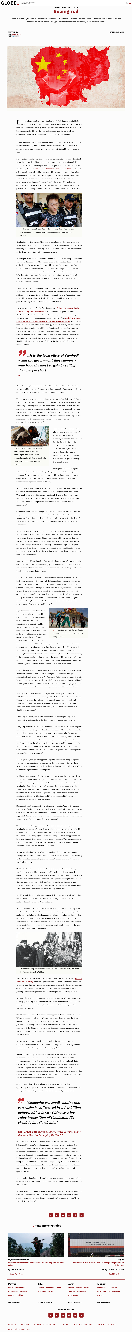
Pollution (71, 1291)
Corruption (101, 1291)
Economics (101, 1287)
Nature (86, 1287)
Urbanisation (73, 1295)
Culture (41, 1287)
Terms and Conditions (82, 1324)
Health (59, 1287)
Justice (11, 1295)
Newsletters (51, 1324)
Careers (37, 1324)
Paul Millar (17, 34)
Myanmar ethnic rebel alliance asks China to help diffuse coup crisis (36, 1262)
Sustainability (114, 1291)
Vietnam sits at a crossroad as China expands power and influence (98, 1262)
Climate (71, 1287)
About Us (12, 1324)
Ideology (23, 1291)
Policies (65, 1324)
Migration (42, 1291)
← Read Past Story (15, 1274)
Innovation (112, 1287)
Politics (19, 1295)
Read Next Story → (116, 1274)
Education (50, 1287)
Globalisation (20, 1287)
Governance (13, 1291)
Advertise (25, 1324)
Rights (50, 1291)
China (10, 1287)
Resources (81, 1291)
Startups (100, 1295)
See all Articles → (15, 1302)
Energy (79, 1287)
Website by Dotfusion (106, 1324)
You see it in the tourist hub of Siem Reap (53, 168)
